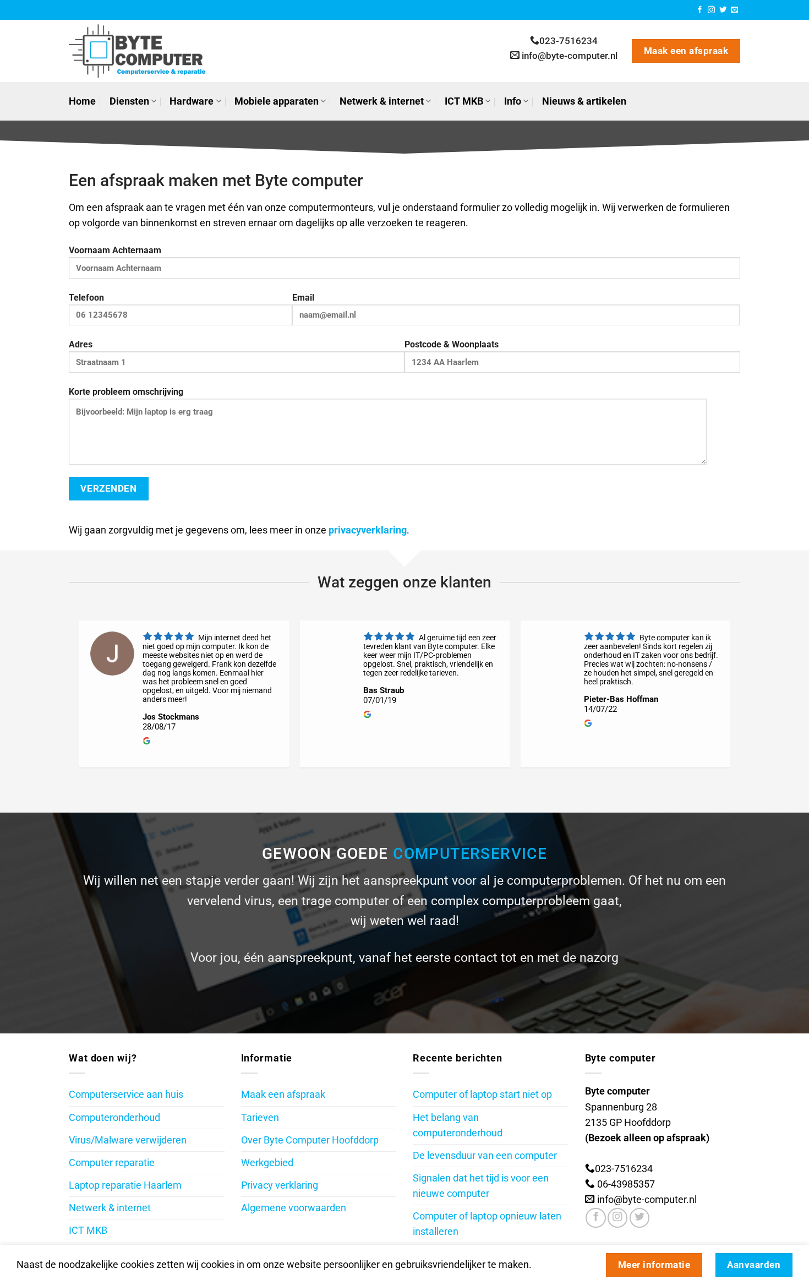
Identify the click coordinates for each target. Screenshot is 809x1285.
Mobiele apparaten (276, 101)
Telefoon (86, 297)
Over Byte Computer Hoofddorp (310, 1140)
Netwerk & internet (382, 101)
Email (303, 297)
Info (512, 101)
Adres (80, 344)
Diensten (129, 101)
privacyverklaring (368, 530)
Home (82, 101)
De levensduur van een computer (485, 1155)
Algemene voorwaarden (293, 1207)
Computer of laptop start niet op (482, 1094)
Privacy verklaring (279, 1185)
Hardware (192, 101)
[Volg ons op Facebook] (699, 10)
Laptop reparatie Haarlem (125, 1185)
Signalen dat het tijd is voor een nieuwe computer (481, 1186)
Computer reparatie (112, 1162)
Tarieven (260, 1117)
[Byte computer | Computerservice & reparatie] (145, 51)
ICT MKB (464, 101)
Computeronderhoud (114, 1117)
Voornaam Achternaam (115, 250)
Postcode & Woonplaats (451, 344)
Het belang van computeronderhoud (457, 1125)
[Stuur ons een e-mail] (734, 10)
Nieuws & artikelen (584, 101)
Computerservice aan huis (126, 1094)
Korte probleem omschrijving (126, 391)
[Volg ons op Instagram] (711, 10)
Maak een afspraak (283, 1094)
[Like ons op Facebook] (595, 1218)
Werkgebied (267, 1162)
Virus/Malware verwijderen (128, 1140)
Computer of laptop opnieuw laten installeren (487, 1224)
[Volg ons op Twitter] (722, 10)
